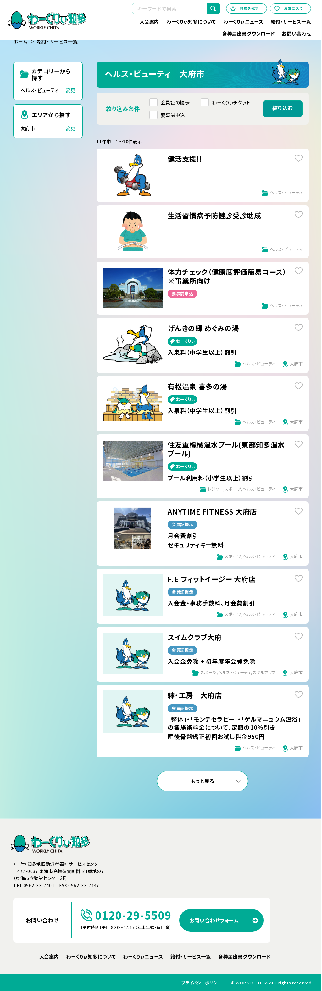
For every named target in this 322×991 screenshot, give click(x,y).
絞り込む (282, 108)
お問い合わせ (296, 33)
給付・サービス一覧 (291, 21)
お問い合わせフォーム (214, 920)
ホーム (20, 41)
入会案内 (149, 21)
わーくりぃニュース (243, 21)
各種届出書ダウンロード (248, 33)
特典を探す (249, 8)
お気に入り (293, 8)
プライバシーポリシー (201, 982)
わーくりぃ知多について (191, 21)
